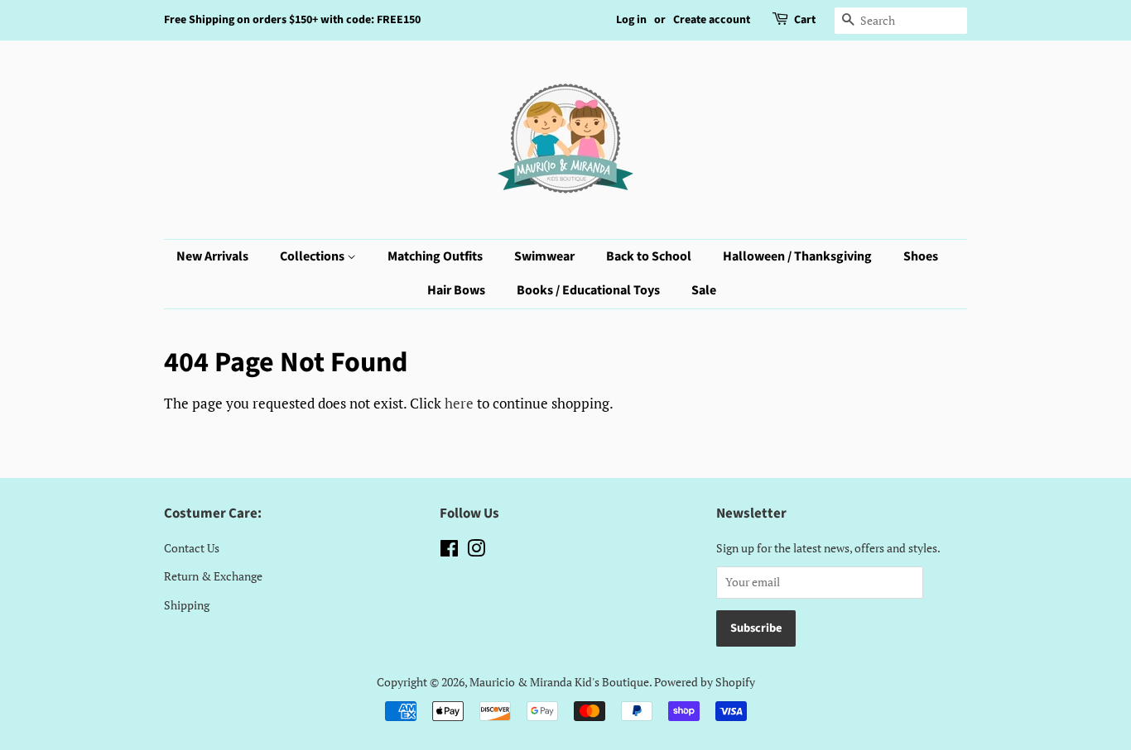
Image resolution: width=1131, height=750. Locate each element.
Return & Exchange (213, 576)
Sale (703, 290)
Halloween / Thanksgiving (797, 256)
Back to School (648, 256)
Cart (805, 20)
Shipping (186, 605)
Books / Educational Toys (588, 290)
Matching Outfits (435, 256)
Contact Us (191, 548)
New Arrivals (212, 256)
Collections (313, 256)
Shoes (920, 256)
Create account (711, 20)
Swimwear (544, 256)
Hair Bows (456, 290)
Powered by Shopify (704, 682)
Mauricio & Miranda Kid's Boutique (559, 682)
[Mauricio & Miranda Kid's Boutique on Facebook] (449, 551)
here (459, 403)
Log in (631, 20)
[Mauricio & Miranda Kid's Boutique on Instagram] (476, 551)
